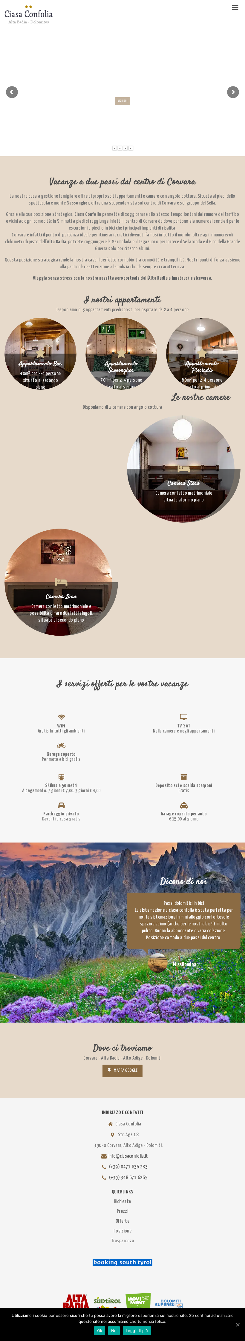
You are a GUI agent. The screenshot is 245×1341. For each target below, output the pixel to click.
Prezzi (122, 1211)
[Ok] (238, 1325)
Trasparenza (122, 1241)
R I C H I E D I (122, 101)
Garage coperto (61, 754)
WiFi (61, 726)
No (114, 1330)
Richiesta (122, 1201)
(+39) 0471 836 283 (128, 1167)
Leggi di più (137, 1330)
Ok (99, 1330)
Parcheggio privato (61, 814)
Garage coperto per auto (184, 814)
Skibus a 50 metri (61, 785)
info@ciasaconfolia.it (128, 1156)
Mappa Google (125, 1071)
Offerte (122, 1221)
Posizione (122, 1231)
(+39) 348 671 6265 (128, 1177)
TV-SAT (184, 726)
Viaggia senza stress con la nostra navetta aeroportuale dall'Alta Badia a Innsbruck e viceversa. (122, 278)
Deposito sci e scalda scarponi (183, 785)
